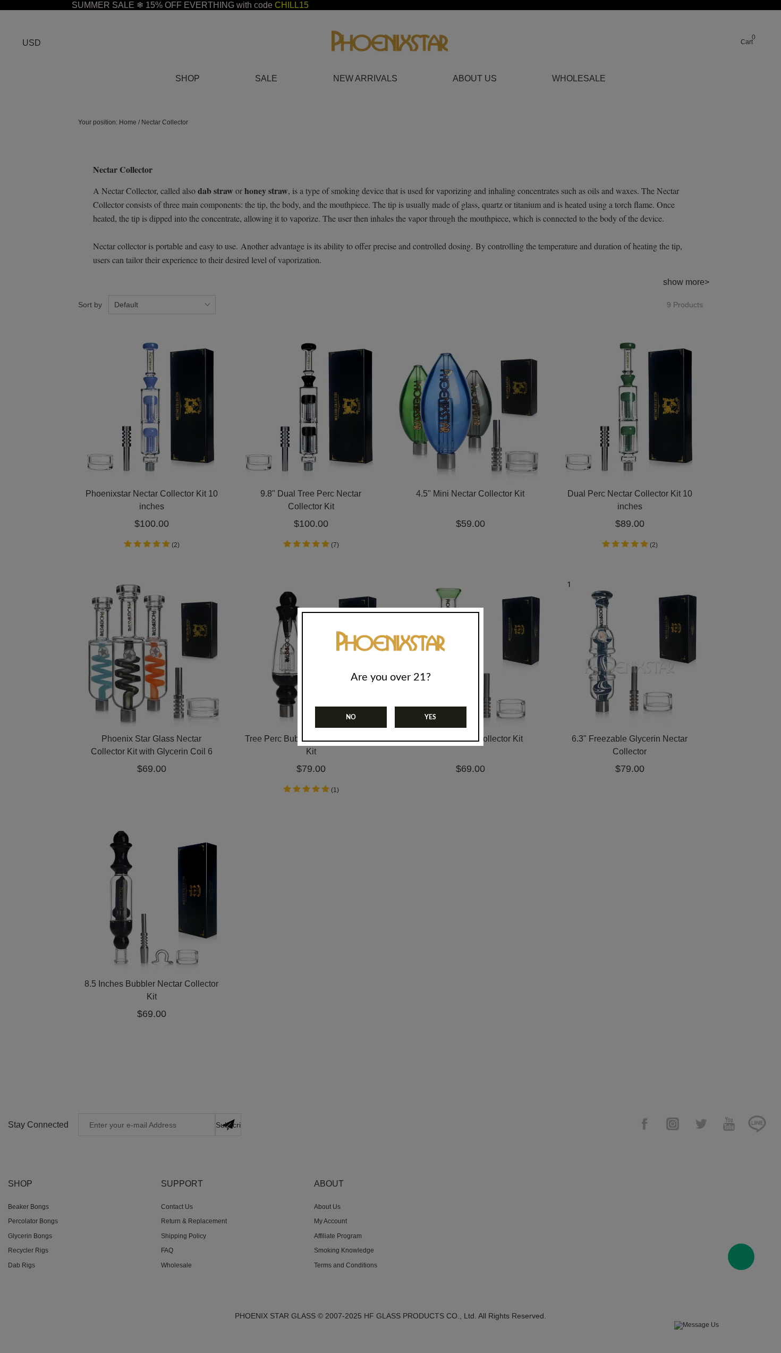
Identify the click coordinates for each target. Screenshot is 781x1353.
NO (351, 717)
